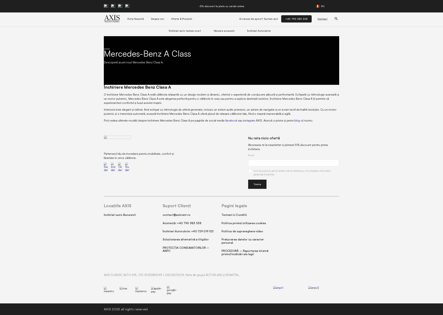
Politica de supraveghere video (242, 231)
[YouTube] (127, 6)
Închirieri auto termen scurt (185, 30)
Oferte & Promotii (181, 19)
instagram (249, 120)
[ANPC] (323, 290)
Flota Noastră (136, 19)
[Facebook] (106, 6)
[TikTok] (120, 6)
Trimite (257, 184)
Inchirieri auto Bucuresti (120, 215)
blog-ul (298, 120)
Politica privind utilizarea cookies (244, 223)
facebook (231, 120)
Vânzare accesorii (224, 30)
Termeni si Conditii (234, 215)
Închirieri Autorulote (259, 30)
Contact (322, 19)
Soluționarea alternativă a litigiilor (186, 239)
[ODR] (288, 290)
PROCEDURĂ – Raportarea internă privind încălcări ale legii (245, 252)
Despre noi (157, 19)
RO (323, 6)
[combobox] (320, 6)
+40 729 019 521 (202, 231)
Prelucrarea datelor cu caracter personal (243, 241)
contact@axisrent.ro (177, 215)
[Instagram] (113, 6)
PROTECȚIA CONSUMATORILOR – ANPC (186, 249)
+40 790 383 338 (296, 18)
